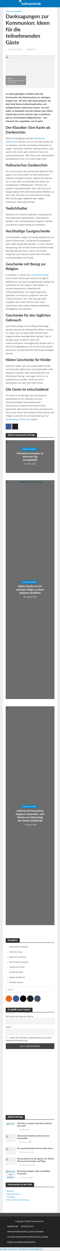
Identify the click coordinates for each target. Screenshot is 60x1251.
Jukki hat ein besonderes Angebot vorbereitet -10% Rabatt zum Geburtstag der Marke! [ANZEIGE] (30, 816)
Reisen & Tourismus (17, 957)
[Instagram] (23, 998)
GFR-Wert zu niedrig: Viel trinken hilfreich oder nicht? (34, 1125)
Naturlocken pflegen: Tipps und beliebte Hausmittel (33, 1172)
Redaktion (30, 49)
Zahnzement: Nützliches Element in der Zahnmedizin (33, 1137)
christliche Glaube (39, 275)
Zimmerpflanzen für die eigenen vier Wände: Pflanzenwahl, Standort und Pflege (35, 1160)
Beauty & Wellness (17, 977)
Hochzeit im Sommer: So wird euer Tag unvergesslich (30, 456)
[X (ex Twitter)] (30, 998)
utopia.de (11, 1197)
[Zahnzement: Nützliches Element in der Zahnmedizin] (11, 1138)
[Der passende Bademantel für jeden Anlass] (11, 1150)
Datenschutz (27, 1226)
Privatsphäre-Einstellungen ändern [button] (25, 1231)
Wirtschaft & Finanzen (18, 962)
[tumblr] (37, 998)
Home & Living (15, 952)
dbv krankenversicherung (18, 1199)
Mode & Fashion (16, 982)
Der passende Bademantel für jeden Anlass (35, 1148)
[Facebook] (16, 998)
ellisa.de (10, 1191)
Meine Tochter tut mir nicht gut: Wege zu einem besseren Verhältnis (30, 589)
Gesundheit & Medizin (18, 946)
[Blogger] (9, 998)
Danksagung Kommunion (18, 419)
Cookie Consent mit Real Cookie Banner (21, 1249)
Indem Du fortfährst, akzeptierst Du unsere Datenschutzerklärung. (28, 1039)
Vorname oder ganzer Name (19, 1016)
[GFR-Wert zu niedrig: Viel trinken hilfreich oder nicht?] (11, 1123)
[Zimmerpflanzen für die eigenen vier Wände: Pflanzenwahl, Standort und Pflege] (11, 1161)
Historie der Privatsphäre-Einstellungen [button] (27, 1237)
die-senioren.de (13, 1194)
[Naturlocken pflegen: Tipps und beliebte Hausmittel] (11, 1174)
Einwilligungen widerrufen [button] (21, 1242)
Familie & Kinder (14, 11)
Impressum (12, 1226)
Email (8, 1027)
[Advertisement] (30, 1082)
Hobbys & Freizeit (17, 967)
